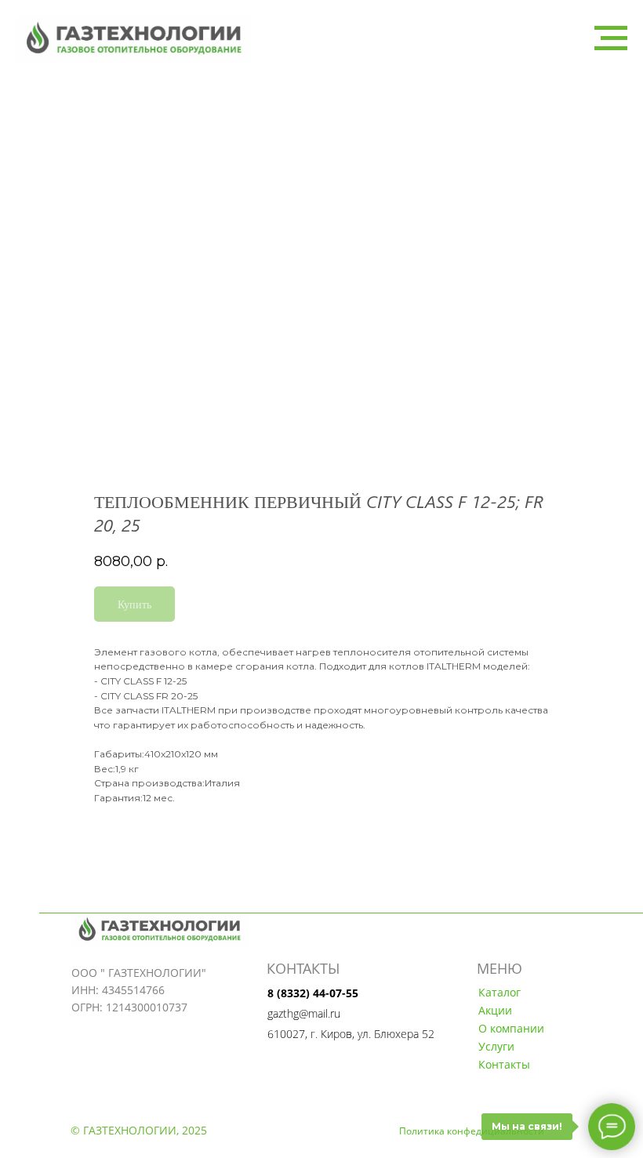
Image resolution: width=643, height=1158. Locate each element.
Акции (495, 1010)
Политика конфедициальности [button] (471, 1131)
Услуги (496, 1046)
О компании (511, 1028)
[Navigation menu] (610, 38)
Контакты (504, 1064)
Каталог (499, 992)
